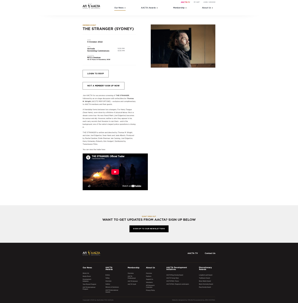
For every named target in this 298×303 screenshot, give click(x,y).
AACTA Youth (132, 284)
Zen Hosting (210, 300)
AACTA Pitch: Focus (172, 281)
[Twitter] (204, 248)
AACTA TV (193, 253)
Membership (179, 8)
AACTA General (133, 281)
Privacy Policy (150, 290)
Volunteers (149, 282)
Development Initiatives (87, 280)
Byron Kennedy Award (206, 284)
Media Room (87, 276)
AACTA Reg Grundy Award (174, 275)
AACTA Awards (148, 8)
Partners (148, 276)
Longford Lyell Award (205, 275)
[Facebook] (199, 248)
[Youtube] (213, 248)
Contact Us (210, 253)
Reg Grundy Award (205, 287)
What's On (86, 273)
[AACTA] (91, 6)
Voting (107, 278)
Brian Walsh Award (205, 281)
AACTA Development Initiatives (176, 268)
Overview (108, 281)
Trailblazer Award (204, 278)
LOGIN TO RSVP (95, 74)
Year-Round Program (89, 284)
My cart (197, 2)
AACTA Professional (132, 277)
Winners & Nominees (112, 287)
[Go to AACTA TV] (185, 2)
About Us (206, 8)
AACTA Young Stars (172, 278)
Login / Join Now (209, 2)
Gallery (107, 284)
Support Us (149, 279)
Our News (119, 8)
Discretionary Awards (205, 268)
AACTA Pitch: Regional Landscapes (177, 284)
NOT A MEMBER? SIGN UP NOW (103, 86)
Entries (107, 275)
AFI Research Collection (150, 286)
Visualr (191, 300)
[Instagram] (209, 248)
